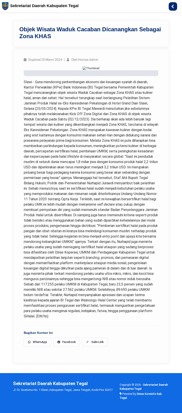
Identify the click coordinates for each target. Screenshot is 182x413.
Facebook (69, 342)
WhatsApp (40, 342)
